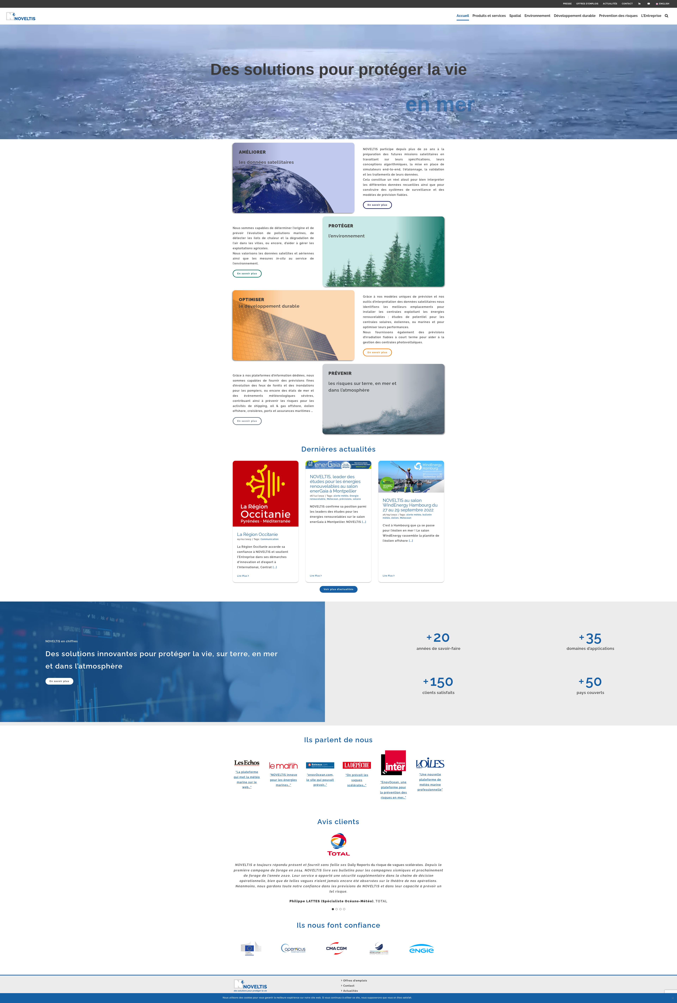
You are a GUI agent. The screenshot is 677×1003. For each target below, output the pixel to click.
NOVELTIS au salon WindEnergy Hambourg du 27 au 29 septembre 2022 (427, 520)
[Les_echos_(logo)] (246, 761)
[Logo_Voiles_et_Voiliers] (430, 758)
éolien (444, 527)
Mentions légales (247, 982)
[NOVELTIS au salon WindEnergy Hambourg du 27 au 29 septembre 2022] (429, 485)
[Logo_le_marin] (283, 763)
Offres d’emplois (355, 967)
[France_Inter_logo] (393, 751)
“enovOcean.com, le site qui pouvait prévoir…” (320, 780)
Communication (270, 576)
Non (421, 997)
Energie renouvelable (362, 495)
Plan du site (243, 992)
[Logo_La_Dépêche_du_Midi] (357, 763)
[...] (346, 516)
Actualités (350, 977)
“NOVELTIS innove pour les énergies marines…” (283, 780)
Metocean (455, 527)
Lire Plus (315, 576)
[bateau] (320, 763)
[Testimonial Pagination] (333, 893)
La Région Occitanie (257, 570)
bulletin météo (431, 527)
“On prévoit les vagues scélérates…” (357, 780)
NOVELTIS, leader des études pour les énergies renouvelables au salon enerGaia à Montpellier (355, 486)
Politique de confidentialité (439, 997)
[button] (666, 16)
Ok (415, 997)
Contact (349, 972)
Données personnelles (251, 987)
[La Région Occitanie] (284, 512)
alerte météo (341, 495)
